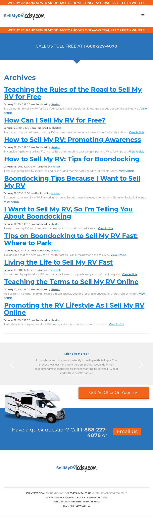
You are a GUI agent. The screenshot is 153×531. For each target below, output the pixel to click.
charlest (55, 104)
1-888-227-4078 (100, 46)
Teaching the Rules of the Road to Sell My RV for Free (73, 93)
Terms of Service (56, 497)
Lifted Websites (80, 505)
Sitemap (91, 497)
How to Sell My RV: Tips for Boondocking (71, 159)
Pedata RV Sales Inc (79, 493)
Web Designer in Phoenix (85, 501)
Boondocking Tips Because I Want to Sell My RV (72, 181)
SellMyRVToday (35, 493)
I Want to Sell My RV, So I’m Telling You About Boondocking (68, 212)
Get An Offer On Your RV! (113, 392)
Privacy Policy (76, 497)
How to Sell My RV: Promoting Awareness (72, 139)
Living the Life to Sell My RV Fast (58, 262)
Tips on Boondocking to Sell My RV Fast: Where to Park (71, 239)
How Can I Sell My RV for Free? (55, 120)
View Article (136, 132)
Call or (89, 432)
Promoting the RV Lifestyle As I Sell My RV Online (74, 308)
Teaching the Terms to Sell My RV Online (71, 282)
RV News (102, 497)
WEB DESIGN (60, 501)
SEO (65, 505)
